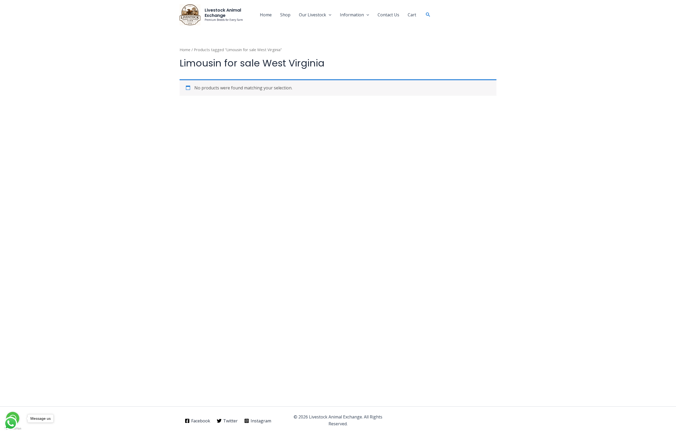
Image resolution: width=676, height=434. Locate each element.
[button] (328, 15)
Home (266, 15)
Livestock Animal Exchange (223, 12)
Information (352, 15)
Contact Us (388, 15)
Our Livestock (312, 15)
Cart (412, 15)
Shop (285, 15)
